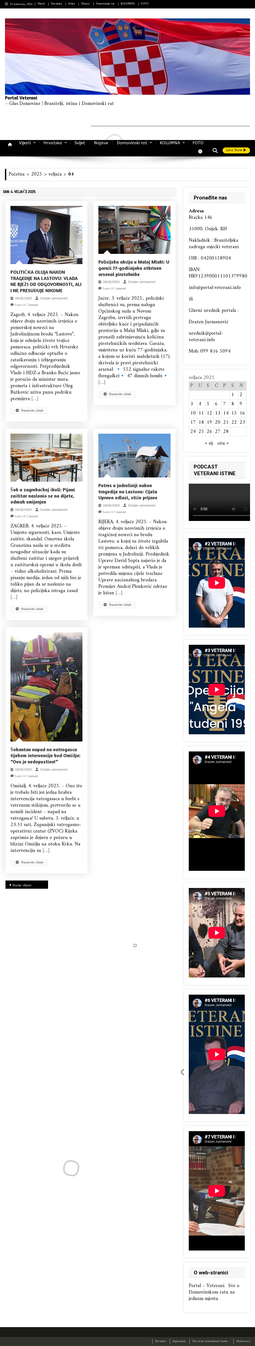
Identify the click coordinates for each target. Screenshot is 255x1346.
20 (217, 422)
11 (201, 413)
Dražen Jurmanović (54, 298)
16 (242, 413)
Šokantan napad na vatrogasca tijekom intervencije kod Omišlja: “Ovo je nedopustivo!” (45, 755)
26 (209, 431)
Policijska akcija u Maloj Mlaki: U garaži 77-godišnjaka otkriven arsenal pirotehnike (133, 268)
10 (193, 413)
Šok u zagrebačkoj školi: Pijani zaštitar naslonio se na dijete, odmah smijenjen (42, 496)
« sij (209, 443)
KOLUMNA (128, 3)
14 (226, 413)
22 (234, 422)
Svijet (71, 3)
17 (193, 422)
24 (193, 431)
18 (201, 422)
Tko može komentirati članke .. (211, 1341)
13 (217, 413)
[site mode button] (203, 151)
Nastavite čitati (32, 411)
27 (217, 431)
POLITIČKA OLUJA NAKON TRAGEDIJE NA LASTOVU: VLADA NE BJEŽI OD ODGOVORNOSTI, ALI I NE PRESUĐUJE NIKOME (45, 281)
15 (234, 413)
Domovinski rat (105, 3)
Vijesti (41, 3)
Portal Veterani (21, 97)
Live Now (235, 150)
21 (226, 422)
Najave (85, 3)
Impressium (179, 1341)
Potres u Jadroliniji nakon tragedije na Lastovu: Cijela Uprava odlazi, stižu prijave (127, 491)
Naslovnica (243, 1341)
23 (242, 422)
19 (209, 422)
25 (201, 431)
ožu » (223, 443)
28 (226, 431)
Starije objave (21, 885)
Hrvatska (56, 3)
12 (209, 413)
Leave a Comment (26, 305)
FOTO (145, 3)
